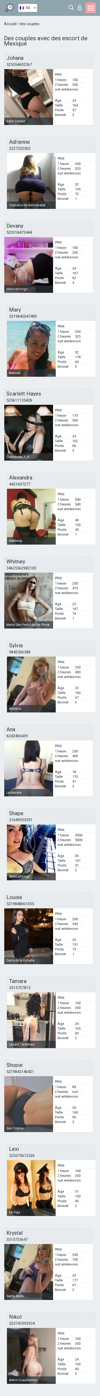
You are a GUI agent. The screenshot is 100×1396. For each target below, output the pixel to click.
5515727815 (19, 987)
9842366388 (19, 652)
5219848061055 (20, 903)
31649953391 (21, 820)
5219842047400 (23, 316)
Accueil (10, 24)
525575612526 (22, 1155)
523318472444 (19, 232)
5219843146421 (20, 1071)
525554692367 (19, 64)
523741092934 (22, 1323)
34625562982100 (21, 568)
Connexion (81, 6)
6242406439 (17, 736)
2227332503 (19, 148)
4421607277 (19, 484)
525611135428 (19, 400)
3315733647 (17, 1239)
